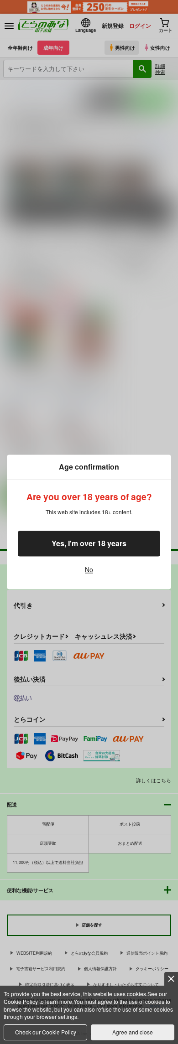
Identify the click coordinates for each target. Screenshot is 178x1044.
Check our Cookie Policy (45, 1032)
